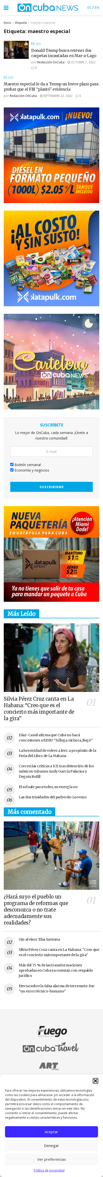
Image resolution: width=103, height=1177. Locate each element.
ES (89, 7)
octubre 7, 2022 (83, 62)
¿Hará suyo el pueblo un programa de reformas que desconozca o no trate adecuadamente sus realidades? (36, 910)
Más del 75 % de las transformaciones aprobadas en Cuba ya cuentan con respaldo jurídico (56, 970)
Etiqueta (21, 23)
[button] (95, 1080)
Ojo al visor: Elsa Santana (39, 939)
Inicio (7, 23)
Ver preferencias (51, 1159)
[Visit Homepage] (48, 8)
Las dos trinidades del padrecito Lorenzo (53, 797)
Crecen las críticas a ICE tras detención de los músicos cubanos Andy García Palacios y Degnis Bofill (56, 771)
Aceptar (51, 1131)
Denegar (51, 1145)
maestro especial (43, 23)
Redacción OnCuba (50, 62)
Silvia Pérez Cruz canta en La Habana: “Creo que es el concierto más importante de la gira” (39, 708)
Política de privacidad (49, 1170)
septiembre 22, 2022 (57, 96)
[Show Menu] (6, 7)
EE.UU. (36, 43)
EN (96, 7)
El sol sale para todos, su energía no (48, 787)
